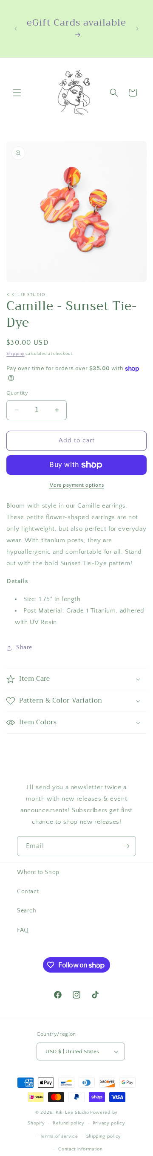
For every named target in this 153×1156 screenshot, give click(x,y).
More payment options (76, 485)
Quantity (17, 393)
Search (27, 910)
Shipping (15, 353)
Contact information (80, 1149)
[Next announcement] (137, 28)
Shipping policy (104, 1136)
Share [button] (24, 647)
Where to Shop (38, 872)
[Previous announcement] (15, 28)
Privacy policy (109, 1123)
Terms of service (59, 1136)
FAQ (23, 930)
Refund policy (69, 1123)
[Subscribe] (126, 846)
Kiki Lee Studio (72, 1112)
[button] (17, 92)
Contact (28, 891)
